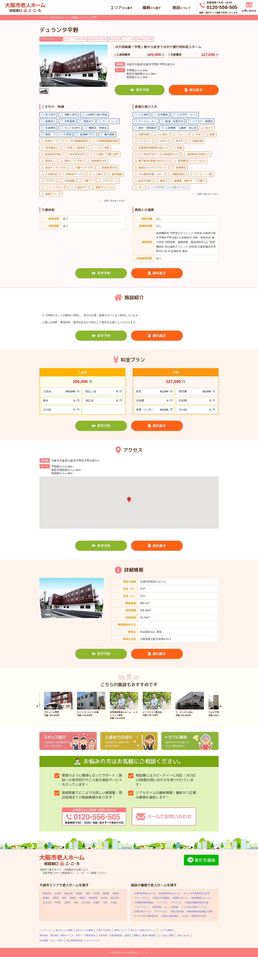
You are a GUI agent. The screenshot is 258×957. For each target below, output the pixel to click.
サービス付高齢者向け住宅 (196, 893)
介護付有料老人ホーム (145, 893)
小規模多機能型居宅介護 (196, 902)
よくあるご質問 (166, 935)
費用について (120, 930)
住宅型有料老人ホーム (170, 893)
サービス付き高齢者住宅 (146, 916)
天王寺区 (86, 902)
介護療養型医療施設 (144, 902)
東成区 (46, 898)
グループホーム (141, 898)
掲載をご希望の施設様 (144, 935)
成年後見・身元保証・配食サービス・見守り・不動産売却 (67, 935)
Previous (37, 705)
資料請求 (195, 90)
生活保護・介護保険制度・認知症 (115, 935)
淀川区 (58, 893)
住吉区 (104, 898)
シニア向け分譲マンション (194, 907)
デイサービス (161, 911)
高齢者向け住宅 (198, 916)
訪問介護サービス (142, 911)
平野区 (58, 902)
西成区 (106, 893)
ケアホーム (176, 902)
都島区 (116, 893)
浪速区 (96, 902)
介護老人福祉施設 (169, 916)
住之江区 (47, 902)
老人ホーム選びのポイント (143, 930)
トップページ (45, 930)
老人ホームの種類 (64, 930)
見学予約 (142, 90)
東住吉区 (115, 898)
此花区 (79, 893)
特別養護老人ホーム (201, 898)
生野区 (56, 898)
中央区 (114, 902)
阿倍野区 (93, 898)
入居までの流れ (103, 930)
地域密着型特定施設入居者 (200, 911)
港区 (88, 893)
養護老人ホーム (180, 898)
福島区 (67, 902)
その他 (185, 916)
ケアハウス (162, 902)
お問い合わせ (183, 935)
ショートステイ (141, 907)
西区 (76, 902)
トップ (42, 17)
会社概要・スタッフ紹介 (51, 940)
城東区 (73, 898)
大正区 (96, 893)
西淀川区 (47, 893)
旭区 (64, 898)
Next (220, 705)
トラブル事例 (165, 930)
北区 (105, 902)
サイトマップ (93, 940)
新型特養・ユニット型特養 (165, 907)
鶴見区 (82, 898)
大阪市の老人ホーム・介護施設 (64, 17)
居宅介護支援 (177, 911)
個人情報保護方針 (74, 940)
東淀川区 (68, 893)
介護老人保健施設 (161, 898)
